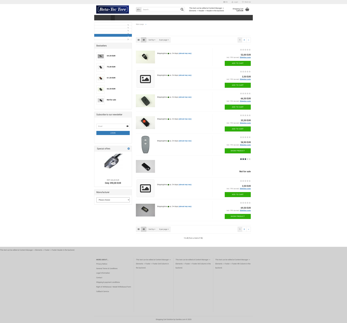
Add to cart (238, 63)
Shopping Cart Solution (164, 319)
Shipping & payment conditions (108, 282)
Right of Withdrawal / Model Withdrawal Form (113, 287)
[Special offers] (129, 148)
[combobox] (152, 40)
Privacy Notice (101, 264)
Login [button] (235, 2)
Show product (238, 151)
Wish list (247, 2)
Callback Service (102, 291)
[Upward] (339, 319)
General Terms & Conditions (107, 268)
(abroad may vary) (185, 53)
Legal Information (103, 273)
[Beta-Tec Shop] (114, 9)
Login (113, 133)
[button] (225, 2)
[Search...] (182, 9)
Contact (99, 278)
